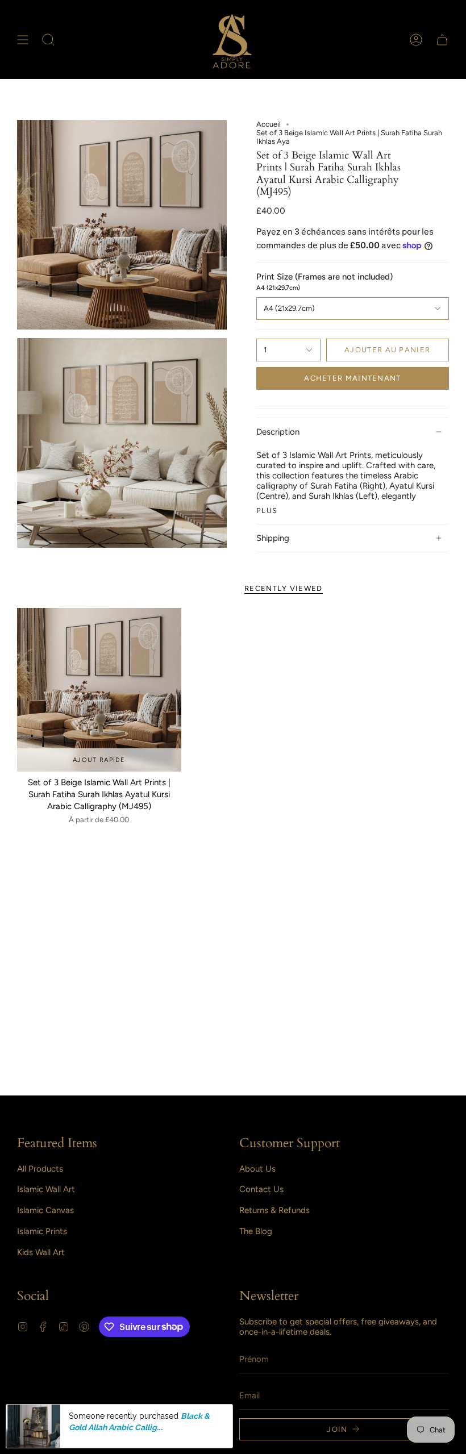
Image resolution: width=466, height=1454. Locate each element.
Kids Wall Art (41, 1252)
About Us (257, 1169)
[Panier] (442, 39)
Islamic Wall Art (46, 1189)
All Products (40, 1169)
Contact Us (261, 1189)
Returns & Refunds (274, 1210)
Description (277, 432)
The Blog (255, 1231)
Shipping (272, 538)
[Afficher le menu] (22, 39)
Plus (266, 510)
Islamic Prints (42, 1231)
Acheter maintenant (352, 378)
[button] (48, 39)
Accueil (268, 124)
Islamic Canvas (45, 1210)
